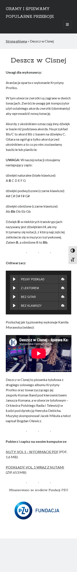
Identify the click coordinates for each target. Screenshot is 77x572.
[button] (62, 279)
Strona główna (16, 41)
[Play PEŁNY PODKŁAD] (14, 279)
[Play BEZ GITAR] (14, 297)
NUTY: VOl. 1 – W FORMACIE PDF (32, 452)
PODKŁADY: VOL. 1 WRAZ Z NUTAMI (35, 467)
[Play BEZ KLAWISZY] (14, 305)
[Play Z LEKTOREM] (14, 288)
